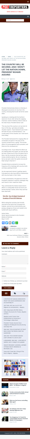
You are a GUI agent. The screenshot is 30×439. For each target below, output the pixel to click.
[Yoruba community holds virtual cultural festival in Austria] (5, 395)
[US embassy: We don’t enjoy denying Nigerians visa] (5, 412)
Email (3, 271)
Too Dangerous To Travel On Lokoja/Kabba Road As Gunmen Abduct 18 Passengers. (19, 418)
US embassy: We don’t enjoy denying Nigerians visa (18, 409)
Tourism (5, 380)
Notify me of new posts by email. (13, 283)
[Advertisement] (15, 39)
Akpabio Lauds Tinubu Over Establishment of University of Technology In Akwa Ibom (12, 318)
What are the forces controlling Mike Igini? (19, 401)
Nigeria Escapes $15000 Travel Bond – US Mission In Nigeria (18, 384)
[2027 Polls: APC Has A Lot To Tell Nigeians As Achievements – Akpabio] (15, 362)
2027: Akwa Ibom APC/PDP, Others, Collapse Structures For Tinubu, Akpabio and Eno (15, 311)
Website (4, 276)
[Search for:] (15, 20)
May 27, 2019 (6, 79)
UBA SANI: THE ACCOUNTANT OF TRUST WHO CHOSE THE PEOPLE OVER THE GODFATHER (15, 331)
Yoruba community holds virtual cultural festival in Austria (19, 392)
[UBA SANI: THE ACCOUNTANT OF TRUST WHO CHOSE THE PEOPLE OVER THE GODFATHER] (22, 367)
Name (3, 266)
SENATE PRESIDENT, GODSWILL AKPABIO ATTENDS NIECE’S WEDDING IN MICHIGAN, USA (15, 347)
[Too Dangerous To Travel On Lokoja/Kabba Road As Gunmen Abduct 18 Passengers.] (5, 420)
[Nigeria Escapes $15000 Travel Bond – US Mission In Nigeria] (5, 387)
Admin (13, 79)
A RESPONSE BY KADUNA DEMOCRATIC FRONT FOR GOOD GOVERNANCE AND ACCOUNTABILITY (15, 300)
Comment (4, 254)
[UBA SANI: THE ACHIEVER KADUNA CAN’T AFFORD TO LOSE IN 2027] (7, 372)
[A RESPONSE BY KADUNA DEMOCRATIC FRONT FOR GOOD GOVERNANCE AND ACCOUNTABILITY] (7, 362)
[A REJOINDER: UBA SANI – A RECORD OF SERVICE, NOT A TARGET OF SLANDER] (15, 372)
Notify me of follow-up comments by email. (16, 281)
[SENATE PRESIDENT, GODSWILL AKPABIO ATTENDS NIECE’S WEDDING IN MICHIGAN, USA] (22, 372)
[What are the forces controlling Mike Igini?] (5, 403)
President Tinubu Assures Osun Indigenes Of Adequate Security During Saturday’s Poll (15, 324)
